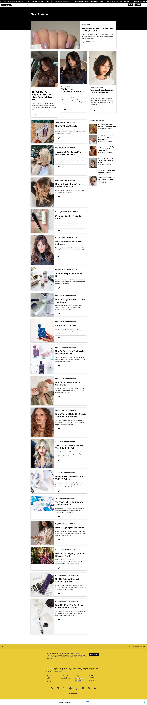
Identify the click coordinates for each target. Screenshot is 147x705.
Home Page (48, 677)
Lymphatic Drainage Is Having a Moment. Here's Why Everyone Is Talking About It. (107, 148)
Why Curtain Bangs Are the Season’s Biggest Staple (37, 1)
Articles (22, 4)
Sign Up (138, 4)
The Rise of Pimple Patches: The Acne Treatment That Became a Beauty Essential (106, 179)
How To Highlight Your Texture (69, 528)
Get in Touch (93, 654)
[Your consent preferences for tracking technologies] (144, 702)
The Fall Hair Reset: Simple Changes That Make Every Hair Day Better (42, 96)
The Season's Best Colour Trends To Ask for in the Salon (70, 446)
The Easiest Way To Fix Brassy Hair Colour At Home (69, 153)
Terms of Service (78, 676)
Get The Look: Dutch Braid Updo (14, 1)
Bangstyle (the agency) (65, 678)
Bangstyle (92, 42)
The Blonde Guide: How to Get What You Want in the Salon (127, 1)
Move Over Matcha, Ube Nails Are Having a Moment (97, 29)
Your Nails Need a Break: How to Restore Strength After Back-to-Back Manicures (106, 137)
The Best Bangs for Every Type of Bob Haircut (102, 91)
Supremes (48, 681)
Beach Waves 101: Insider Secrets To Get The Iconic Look (70, 415)
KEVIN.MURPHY (69, 122)
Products (35, 4)
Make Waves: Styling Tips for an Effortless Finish (70, 554)
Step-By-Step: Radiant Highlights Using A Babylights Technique (68, 1)
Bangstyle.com (64, 677)
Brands (29, 4)
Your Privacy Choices (78, 701)
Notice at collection (64, 702)
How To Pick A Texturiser (66, 126)
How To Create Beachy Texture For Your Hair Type (69, 185)
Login (130, 4)
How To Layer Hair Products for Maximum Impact (70, 352)
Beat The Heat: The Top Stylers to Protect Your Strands (69, 606)
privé (42, 90)
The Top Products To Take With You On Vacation (69, 503)
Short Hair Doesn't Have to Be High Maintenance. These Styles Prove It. (106, 160)
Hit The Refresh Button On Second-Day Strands (67, 580)
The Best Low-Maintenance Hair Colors (72, 90)
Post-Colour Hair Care (65, 325)
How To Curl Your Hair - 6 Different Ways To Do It (98, 1)
